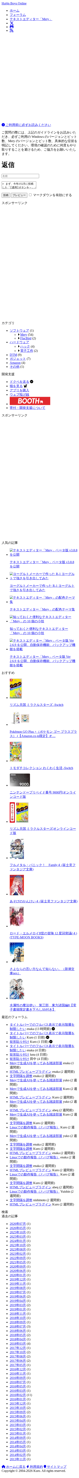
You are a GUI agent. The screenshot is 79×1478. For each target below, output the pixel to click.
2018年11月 (18, 1313)
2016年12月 (18, 1369)
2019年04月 (18, 1300)
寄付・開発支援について (27, 408)
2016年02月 (18, 1395)
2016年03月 (18, 1390)
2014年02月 (18, 1455)
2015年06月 (18, 1416)
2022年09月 (18, 1258)
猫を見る (16, 386)
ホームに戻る (15, 1466)
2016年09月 (18, 1378)
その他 (14, 366)
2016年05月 (18, 1386)
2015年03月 (18, 1425)
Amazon (15, 362)
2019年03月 (18, 1305)
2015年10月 (18, 1408)
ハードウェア (19, 342)
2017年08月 (18, 1356)
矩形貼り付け (19, 1041)
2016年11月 (18, 1373)
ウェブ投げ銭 (19, 394)
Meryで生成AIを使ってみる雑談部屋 (36, 1063)
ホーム (14, 10)
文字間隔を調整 (21, 1076)
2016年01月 (18, 1399)
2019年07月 (18, 1292)
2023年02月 (18, 1253)
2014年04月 (18, 1446)
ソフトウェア (19, 330)
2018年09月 (18, 1322)
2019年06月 (18, 1296)
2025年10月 (18, 1232)
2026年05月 (18, 1228)
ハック (25, 346)
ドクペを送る (19, 381)
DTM (13, 355)
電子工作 (26, 350)
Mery (23, 334)
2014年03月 (18, 1450)
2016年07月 (18, 1382)
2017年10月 (18, 1352)
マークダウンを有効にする (52, 195)
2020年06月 (18, 1271)
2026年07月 (18, 1223)
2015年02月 (18, 1429)
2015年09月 (18, 1412)
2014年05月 (18, 1442)
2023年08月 (18, 1249)
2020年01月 (18, 1275)
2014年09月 (18, 1437)
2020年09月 (18, 1266)
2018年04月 (18, 1339)
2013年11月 (18, 1459)
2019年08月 (18, 1288)
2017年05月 (18, 1365)
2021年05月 (18, 1262)
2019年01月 (18, 1309)
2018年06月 (18, 1330)
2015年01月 (18, 1433)
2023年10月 (18, 1245)
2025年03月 (18, 1236)
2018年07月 (18, 1326)
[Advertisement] (39, 75)
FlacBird (25, 338)
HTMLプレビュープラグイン (30, 1071)
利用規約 (36, 1466)
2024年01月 (18, 1241)
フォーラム (18, 15)
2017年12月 (18, 1348)
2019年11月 (18, 1283)
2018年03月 (18, 1343)
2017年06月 (18, 1360)
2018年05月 (18, 1335)
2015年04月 (18, 1420)
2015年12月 (18, 1403)
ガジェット (18, 358)
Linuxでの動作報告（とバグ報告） (35, 1127)
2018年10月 (18, 1318)
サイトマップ (56, 1466)
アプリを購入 (19, 390)
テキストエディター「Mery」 (31, 19)
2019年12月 (18, 1279)
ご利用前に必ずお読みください (28, 125)
